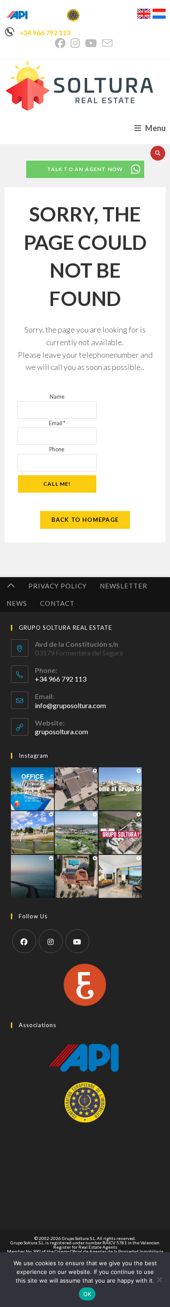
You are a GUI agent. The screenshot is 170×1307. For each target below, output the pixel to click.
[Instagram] (51, 941)
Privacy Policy (57, 586)
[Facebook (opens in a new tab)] (61, 43)
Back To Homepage (85, 519)
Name (57, 396)
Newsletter (123, 586)
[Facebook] (24, 941)
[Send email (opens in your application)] (107, 43)
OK (87, 1293)
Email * (57, 423)
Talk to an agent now (85, 169)
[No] (159, 1279)
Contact (57, 603)
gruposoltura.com (61, 731)
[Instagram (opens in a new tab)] (75, 43)
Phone (57, 449)
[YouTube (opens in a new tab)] (90, 43)
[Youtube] (77, 941)
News (17, 603)
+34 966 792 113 (45, 33)
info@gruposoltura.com (70, 705)
